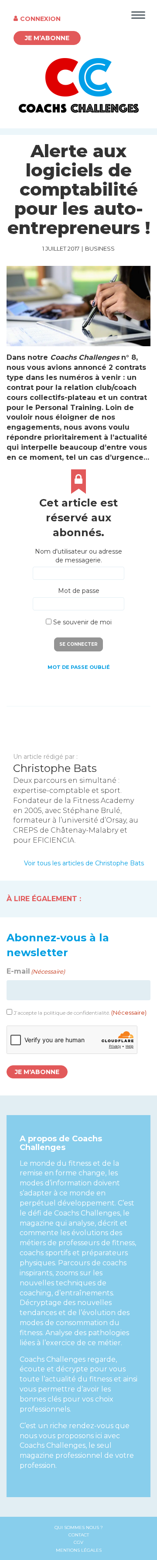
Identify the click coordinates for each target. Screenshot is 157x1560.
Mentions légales (79, 1550)
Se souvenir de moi (81, 622)
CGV (78, 1542)
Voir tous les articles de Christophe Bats (84, 863)
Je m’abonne (47, 38)
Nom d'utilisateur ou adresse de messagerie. (78, 556)
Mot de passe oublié (79, 667)
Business (100, 248)
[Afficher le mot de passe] (113, 603)
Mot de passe (78, 591)
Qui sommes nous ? (79, 1527)
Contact (78, 1535)
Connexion (40, 19)
